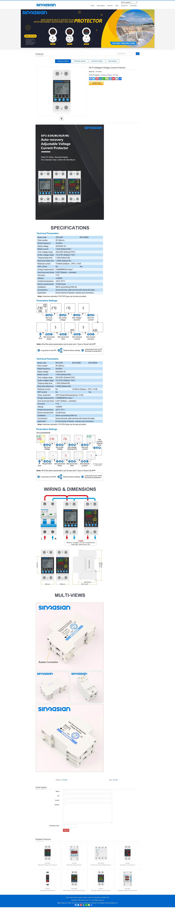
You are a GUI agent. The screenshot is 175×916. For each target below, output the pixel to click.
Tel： (58, 796)
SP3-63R (115, 780)
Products (110, 5)
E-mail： (57, 800)
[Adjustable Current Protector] (128, 853)
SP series (115, 75)
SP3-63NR (64, 780)
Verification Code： (54, 825)
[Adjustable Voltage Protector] (75, 853)
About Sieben (101, 5)
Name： (58, 791)
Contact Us (124, 5)
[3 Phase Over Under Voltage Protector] (101, 853)
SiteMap (103, 897)
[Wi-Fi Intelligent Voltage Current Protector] (61, 91)
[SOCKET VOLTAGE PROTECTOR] (87, 9)
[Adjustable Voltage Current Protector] (48, 853)
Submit (66, 830)
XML (108, 897)
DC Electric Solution (80, 61)
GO (137, 53)
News (116, 5)
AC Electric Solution (97, 61)
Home (92, 5)
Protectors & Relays (63, 61)
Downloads (133, 5)
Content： (57, 804)
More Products (112, 61)
